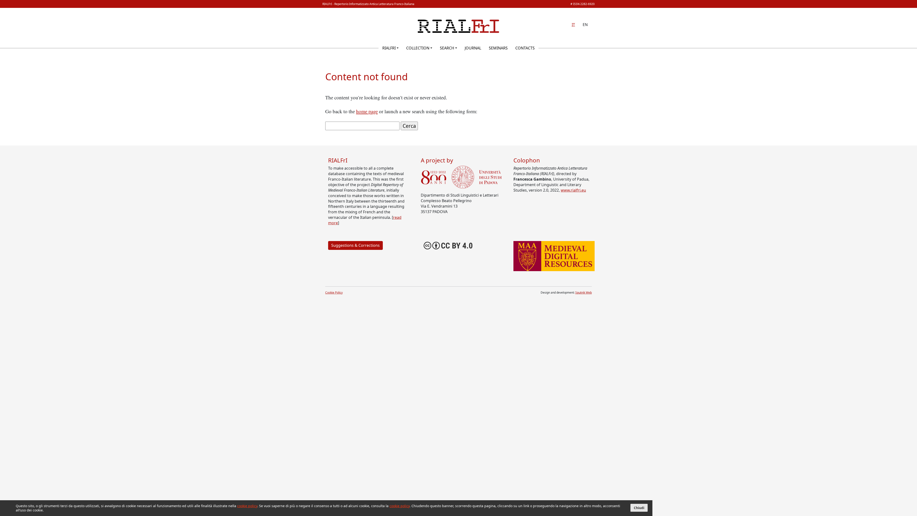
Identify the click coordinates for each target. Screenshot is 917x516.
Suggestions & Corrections (355, 245)
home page (367, 111)
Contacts (525, 48)
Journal (473, 48)
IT (573, 24)
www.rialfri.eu (573, 190)
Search (447, 48)
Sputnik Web (583, 292)
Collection (417, 48)
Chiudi (639, 507)
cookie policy (247, 506)
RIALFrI (389, 48)
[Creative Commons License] (448, 244)
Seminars (498, 48)
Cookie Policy (334, 292)
